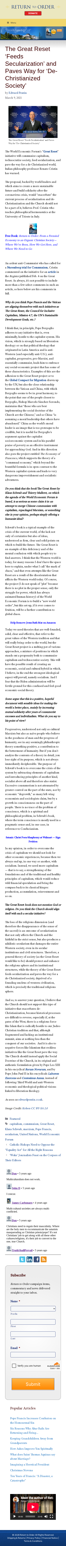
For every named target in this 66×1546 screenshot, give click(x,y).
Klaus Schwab (13, 1129)
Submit (33, 1384)
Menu (13, 22)
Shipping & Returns (16, 1538)
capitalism (16, 1124)
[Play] (14, 1516)
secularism (11, 1134)
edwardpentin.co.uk (30, 1100)
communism (31, 1124)
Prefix (14, 1314)
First (13, 1326)
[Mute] (46, 1516)
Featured (15, 1119)
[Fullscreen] (51, 1516)
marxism (28, 1129)
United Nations (28, 1134)
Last (13, 1339)
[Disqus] (33, 1210)
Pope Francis (43, 1129)
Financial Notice (50, 1538)
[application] (33, 1507)
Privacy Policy (34, 1538)
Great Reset (47, 1124)
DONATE (33, 13)
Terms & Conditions (33, 1541)
